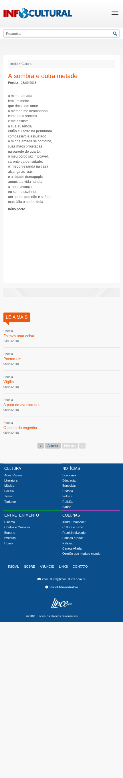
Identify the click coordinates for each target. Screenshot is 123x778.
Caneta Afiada (72, 548)
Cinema (9, 522)
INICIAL (13, 566)
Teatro (8, 496)
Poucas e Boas (73, 538)
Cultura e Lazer (73, 527)
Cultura (26, 63)
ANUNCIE (47, 566)
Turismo (10, 501)
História (67, 491)
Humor (9, 543)
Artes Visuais (13, 475)
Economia (69, 475)
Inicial (14, 63)
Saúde (66, 507)
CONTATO (80, 566)
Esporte (9, 532)
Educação (69, 480)
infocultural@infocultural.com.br (63, 579)
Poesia (9, 491)
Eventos (10, 538)
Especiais (69, 485)
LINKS (63, 566)
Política (67, 496)
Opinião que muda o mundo (81, 553)
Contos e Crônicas (17, 527)
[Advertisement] (61, 246)
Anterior (52, 445)
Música (9, 485)
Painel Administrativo (63, 587)
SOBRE (29, 566)
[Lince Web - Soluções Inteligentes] (61, 603)
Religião (67, 501)
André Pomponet (74, 522)
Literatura (10, 480)
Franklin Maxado (74, 532)
